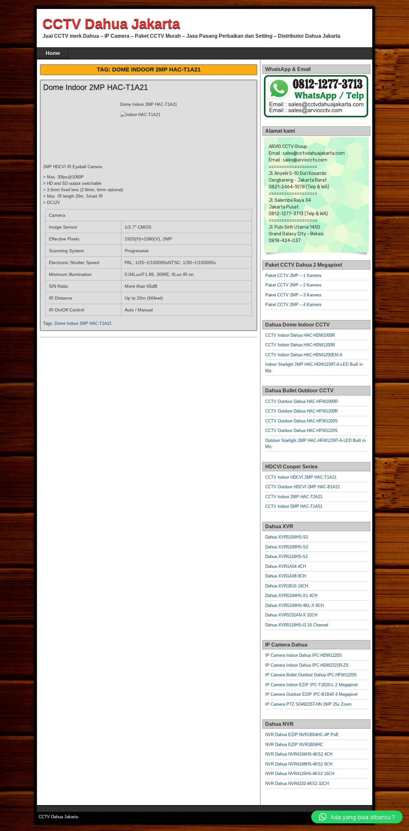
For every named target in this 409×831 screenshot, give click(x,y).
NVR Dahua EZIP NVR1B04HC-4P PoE (302, 734)
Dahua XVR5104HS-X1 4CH (291, 595)
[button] (357, 817)
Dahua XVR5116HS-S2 (286, 556)
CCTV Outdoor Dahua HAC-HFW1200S (301, 421)
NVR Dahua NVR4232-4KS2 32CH (297, 783)
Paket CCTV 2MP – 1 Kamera (293, 275)
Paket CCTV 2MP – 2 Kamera (293, 285)
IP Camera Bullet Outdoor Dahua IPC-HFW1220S (311, 674)
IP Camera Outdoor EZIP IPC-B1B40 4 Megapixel (311, 694)
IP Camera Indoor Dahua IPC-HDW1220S (303, 655)
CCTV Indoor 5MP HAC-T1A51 (293, 506)
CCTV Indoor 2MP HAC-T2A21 (293, 496)
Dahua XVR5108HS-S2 (286, 547)
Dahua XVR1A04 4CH (285, 566)
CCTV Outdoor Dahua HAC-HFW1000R (301, 401)
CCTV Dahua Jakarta (111, 23)
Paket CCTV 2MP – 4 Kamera (293, 304)
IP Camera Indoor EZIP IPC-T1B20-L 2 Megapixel (311, 684)
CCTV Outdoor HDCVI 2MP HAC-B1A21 (302, 486)
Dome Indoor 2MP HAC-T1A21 (95, 87)
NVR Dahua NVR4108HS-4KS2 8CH (298, 764)
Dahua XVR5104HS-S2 (286, 537)
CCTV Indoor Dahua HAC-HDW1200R (300, 344)
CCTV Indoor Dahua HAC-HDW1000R (300, 335)
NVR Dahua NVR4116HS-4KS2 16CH (299, 773)
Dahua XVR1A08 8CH (285, 576)
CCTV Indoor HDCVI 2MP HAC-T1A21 (300, 477)
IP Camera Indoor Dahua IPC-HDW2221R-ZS (307, 665)
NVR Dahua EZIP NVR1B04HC (294, 744)
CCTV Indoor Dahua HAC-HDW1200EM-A (304, 354)
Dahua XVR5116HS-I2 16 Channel (296, 625)
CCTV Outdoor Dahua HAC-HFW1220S (301, 430)
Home (53, 53)
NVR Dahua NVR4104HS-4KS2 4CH (298, 754)
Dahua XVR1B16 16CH (286, 586)
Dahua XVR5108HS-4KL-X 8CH (294, 605)
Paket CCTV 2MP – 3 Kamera (293, 295)
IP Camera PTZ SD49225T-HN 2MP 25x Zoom (308, 704)
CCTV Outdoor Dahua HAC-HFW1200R (301, 411)
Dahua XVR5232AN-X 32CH (291, 615)
